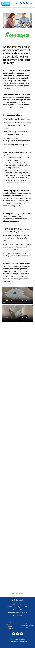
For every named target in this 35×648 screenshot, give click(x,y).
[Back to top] (17, 592)
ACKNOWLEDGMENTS (27, 625)
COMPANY (9, 628)
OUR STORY (9, 624)
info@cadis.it (18, 615)
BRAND (9, 626)
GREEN (25, 623)
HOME (9, 622)
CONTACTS (25, 627)
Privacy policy (13, 641)
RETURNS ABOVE (17, 594)
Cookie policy (23, 641)
